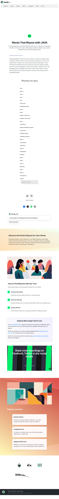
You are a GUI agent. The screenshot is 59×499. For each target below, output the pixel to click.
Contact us (29, 492)
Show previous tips (13, 222)
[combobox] (29, 182)
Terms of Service (12, 491)
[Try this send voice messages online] (29, 358)
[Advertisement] (29, 19)
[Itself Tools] (29, 470)
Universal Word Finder (15, 324)
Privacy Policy (20, 491)
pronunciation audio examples (40, 336)
